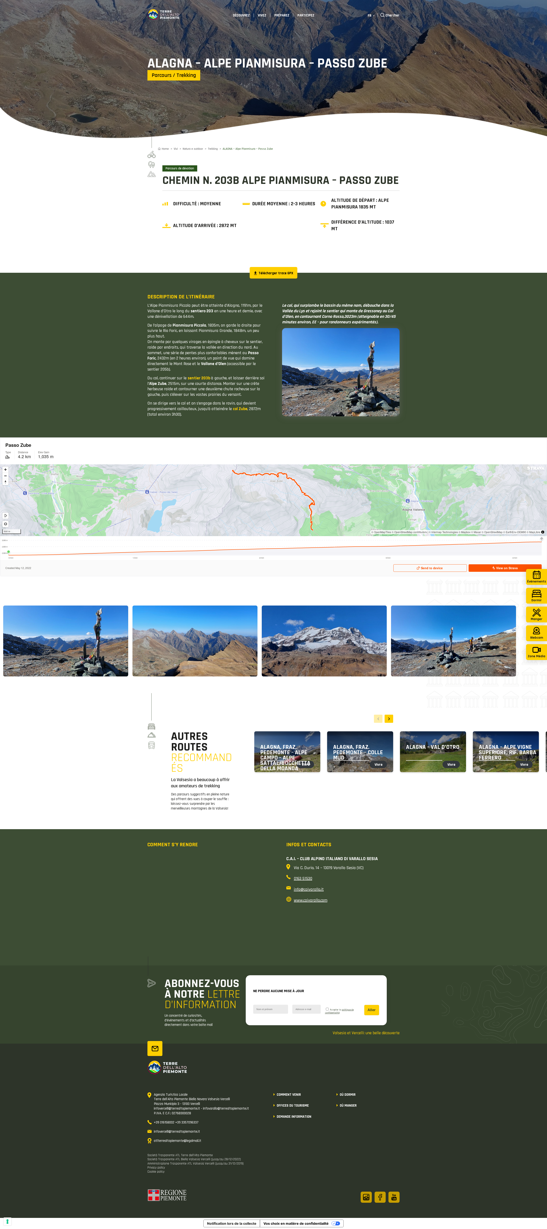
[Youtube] (394, 1197)
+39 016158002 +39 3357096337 (176, 1122)
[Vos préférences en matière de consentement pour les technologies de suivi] (7, 1221)
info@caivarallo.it (309, 889)
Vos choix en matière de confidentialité (296, 1223)
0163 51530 (303, 878)
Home (165, 149)
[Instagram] (366, 1197)
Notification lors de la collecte (231, 1223)
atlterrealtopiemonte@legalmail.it (177, 1140)
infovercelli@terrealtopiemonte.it (177, 1131)
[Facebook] (380, 1197)
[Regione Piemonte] (167, 1196)
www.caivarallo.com (310, 900)
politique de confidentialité (339, 1011)
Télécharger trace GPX (275, 273)
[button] (389, 719)
